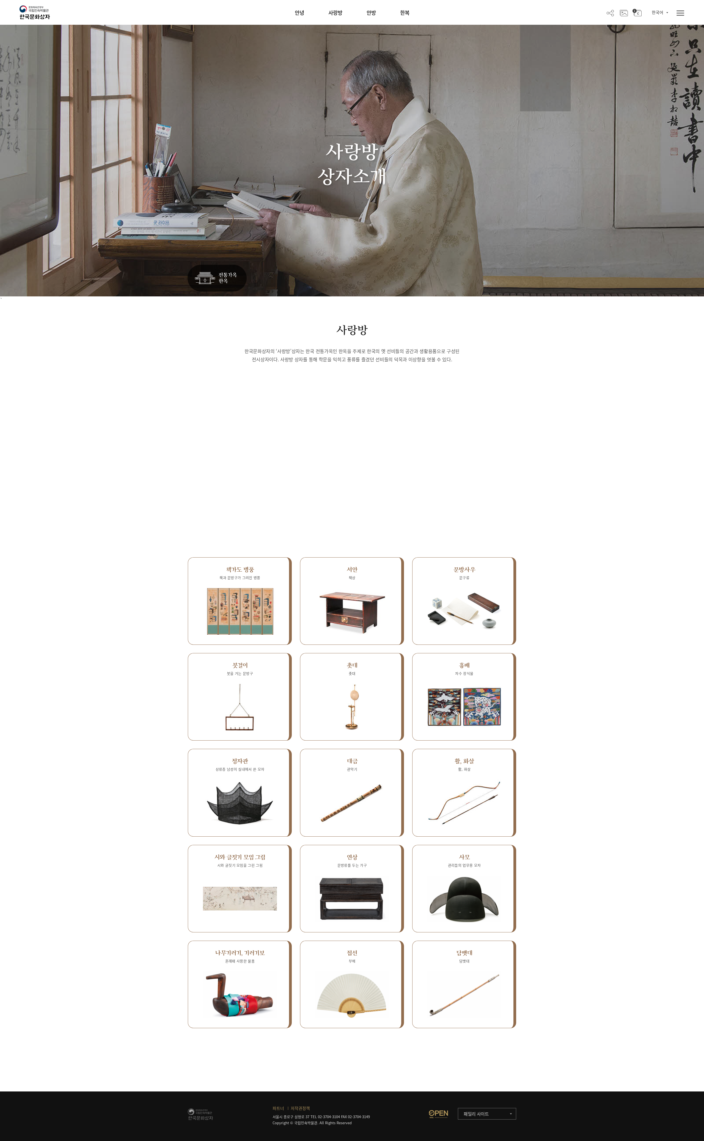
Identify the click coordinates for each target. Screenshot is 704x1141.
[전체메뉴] (680, 13)
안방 (371, 13)
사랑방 (335, 13)
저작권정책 (300, 1108)
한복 (404, 13)
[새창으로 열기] (438, 1114)
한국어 (657, 12)
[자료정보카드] (637, 13)
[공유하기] (610, 13)
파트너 (278, 1108)
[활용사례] (624, 13)
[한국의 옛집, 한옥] (217, 278)
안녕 (299, 13)
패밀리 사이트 (476, 1113)
